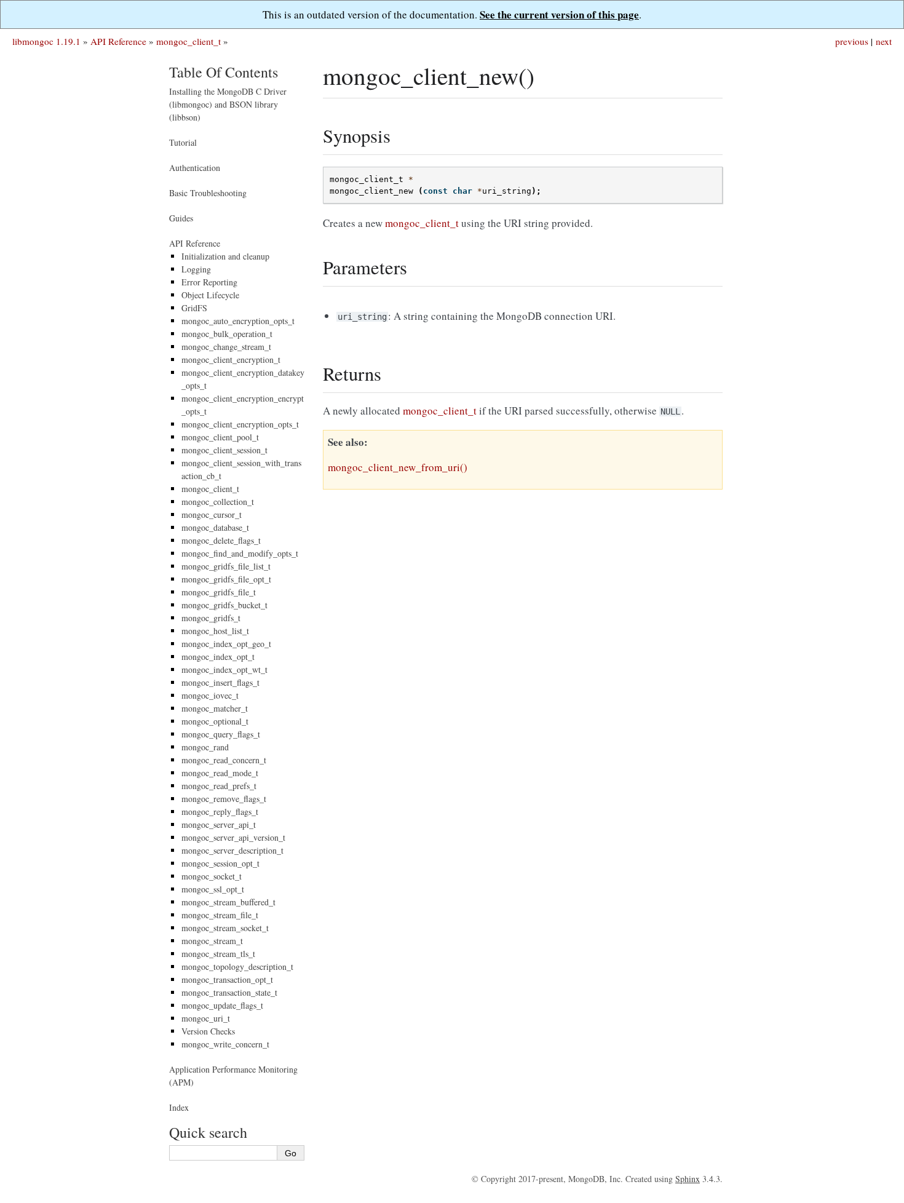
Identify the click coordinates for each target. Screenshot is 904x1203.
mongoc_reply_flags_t (219, 811)
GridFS (194, 308)
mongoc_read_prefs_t (218, 786)
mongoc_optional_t (214, 721)
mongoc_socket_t (211, 876)
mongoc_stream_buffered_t (228, 902)
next (884, 41)
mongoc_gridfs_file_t (218, 592)
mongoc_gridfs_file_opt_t (226, 579)
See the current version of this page (559, 14)
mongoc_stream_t (212, 941)
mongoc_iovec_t (210, 695)
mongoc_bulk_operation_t (226, 333)
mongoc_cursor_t (211, 514)
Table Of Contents (223, 72)
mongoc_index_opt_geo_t (226, 643)
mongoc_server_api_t (218, 824)
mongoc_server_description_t (232, 850)
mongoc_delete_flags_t (221, 540)
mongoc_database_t (215, 527)
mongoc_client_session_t (224, 450)
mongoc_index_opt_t (218, 656)
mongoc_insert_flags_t (220, 682)
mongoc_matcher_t (214, 708)
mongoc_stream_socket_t (225, 928)
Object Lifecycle (210, 295)
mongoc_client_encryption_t (230, 359)
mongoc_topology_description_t (237, 966)
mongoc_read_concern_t (223, 760)
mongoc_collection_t (217, 501)
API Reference (118, 41)
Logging (196, 269)
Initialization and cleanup (225, 256)
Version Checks (208, 1031)
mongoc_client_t (188, 41)
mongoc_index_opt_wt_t (224, 669)
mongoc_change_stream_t (226, 346)
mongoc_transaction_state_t (229, 992)
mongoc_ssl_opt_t (212, 889)
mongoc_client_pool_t (220, 437)
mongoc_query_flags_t (220, 734)
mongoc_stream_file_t (219, 915)
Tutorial (183, 142)
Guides (181, 218)
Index (179, 1107)
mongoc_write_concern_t (225, 1044)
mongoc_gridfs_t (210, 618)
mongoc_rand (205, 747)
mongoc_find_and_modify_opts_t (239, 553)
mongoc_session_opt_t (220, 863)
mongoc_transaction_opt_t (227, 979)
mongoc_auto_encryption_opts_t (238, 321)
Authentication (194, 167)
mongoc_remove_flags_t (223, 798)
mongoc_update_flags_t (222, 1005)
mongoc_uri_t (205, 1018)
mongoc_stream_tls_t (218, 953)
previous (851, 41)
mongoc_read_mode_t (219, 773)
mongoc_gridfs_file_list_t (226, 566)
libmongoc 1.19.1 (46, 41)
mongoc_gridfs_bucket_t (224, 605)
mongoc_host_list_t (215, 631)
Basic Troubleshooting (208, 193)
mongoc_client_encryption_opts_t (240, 424)
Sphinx (687, 1179)
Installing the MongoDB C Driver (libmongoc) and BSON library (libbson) (228, 104)
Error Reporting (209, 282)
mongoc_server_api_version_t (233, 837)
